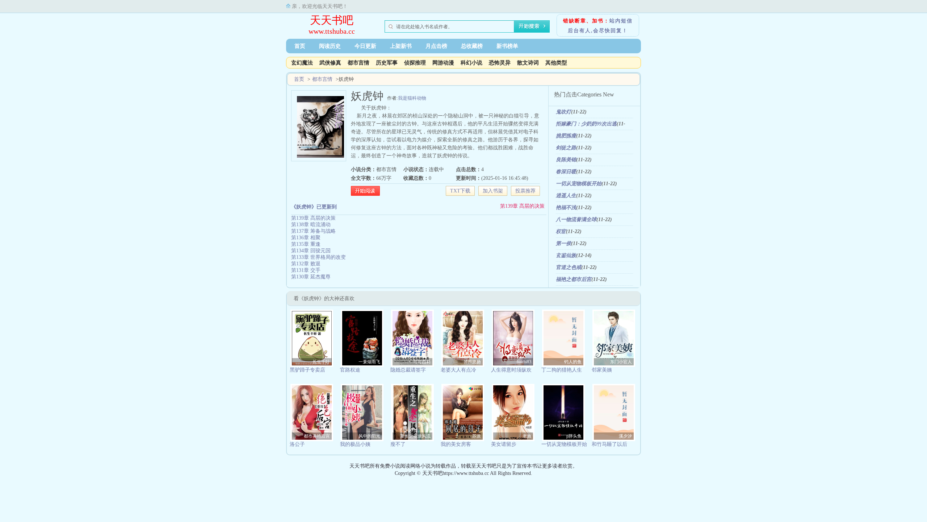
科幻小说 (471, 63)
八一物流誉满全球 (576, 219)
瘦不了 (398, 444)
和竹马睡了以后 (609, 444)
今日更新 (365, 46)
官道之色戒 (568, 267)
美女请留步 (503, 444)
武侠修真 (330, 63)
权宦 (561, 231)
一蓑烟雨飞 (369, 361)
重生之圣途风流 (415, 436)
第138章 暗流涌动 (311, 224)
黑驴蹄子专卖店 (307, 370)
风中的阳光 (369, 436)
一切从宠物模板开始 (578, 183)
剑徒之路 (566, 147)
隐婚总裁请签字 (408, 370)
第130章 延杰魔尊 (311, 276)
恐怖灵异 (500, 63)
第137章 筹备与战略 (313, 231)
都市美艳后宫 (317, 436)
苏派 (476, 436)
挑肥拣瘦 (566, 135)
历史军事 (387, 63)
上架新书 (401, 46)
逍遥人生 (566, 195)
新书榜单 (507, 46)
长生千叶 (321, 361)
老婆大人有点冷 (458, 370)
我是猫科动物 (412, 98)
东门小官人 (621, 361)
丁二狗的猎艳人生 (561, 370)
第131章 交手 (305, 270)
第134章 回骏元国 (311, 250)
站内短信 (621, 21)
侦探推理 (415, 63)
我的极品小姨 (355, 444)
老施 (527, 436)
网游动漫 (443, 63)
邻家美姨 (602, 370)
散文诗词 (528, 63)
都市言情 (358, 63)
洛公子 (297, 444)
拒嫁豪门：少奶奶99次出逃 (586, 124)
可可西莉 (422, 361)
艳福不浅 (566, 207)
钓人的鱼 (573, 361)
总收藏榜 (472, 46)
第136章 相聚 (305, 237)
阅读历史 (330, 46)
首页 (299, 46)
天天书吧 (331, 20)
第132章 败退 (305, 263)
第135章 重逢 (305, 244)
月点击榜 (436, 46)
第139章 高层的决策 (522, 206)
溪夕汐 (625, 436)
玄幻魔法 (302, 63)
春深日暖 (566, 171)
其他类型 (556, 63)
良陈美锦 (566, 159)
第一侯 (563, 243)
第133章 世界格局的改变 (318, 257)
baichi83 (524, 361)
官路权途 (350, 370)
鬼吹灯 (563, 112)
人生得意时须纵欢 (511, 370)
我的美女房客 (456, 444)
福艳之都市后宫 (573, 279)
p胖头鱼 (574, 436)
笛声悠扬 (472, 361)
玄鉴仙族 (566, 255)
